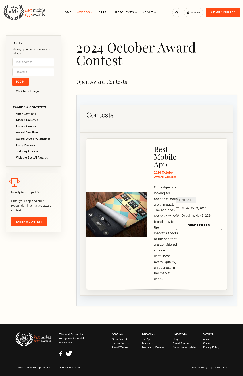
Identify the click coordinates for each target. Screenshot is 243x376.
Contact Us (221, 367)
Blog (175, 339)
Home (66, 12)
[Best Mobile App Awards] (24, 12)
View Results (199, 225)
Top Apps (147, 339)
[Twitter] (69, 354)
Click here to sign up (29, 91)
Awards (83, 12)
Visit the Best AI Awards (32, 157)
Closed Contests (27, 119)
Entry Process (25, 145)
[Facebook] (60, 354)
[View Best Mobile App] (116, 214)
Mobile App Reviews (153, 347)
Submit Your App (222, 12)
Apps (103, 12)
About (148, 12)
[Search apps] (176, 12)
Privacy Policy (211, 347)
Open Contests (26, 113)
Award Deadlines (27, 132)
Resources (124, 12)
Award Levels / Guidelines (33, 138)
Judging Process (27, 151)
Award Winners (120, 347)
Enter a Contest (26, 126)
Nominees (147, 343)
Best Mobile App (165, 156)
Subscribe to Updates (184, 347)
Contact (207, 343)
